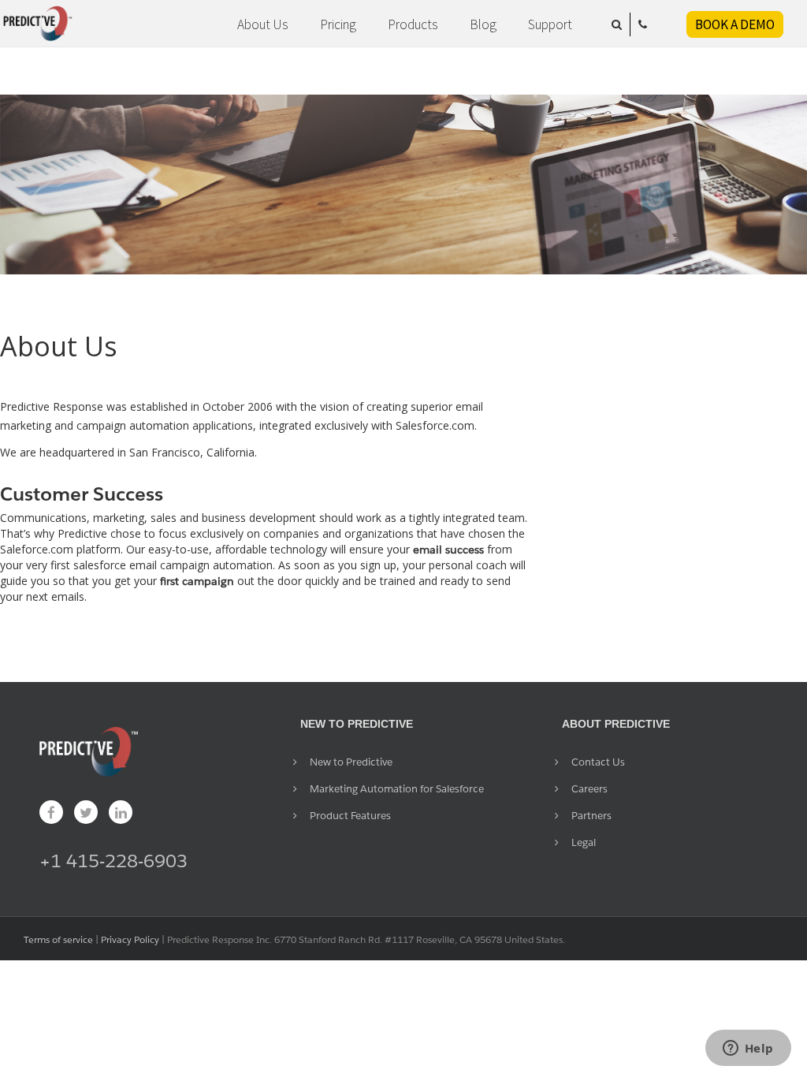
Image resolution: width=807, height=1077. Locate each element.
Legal (583, 842)
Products (413, 24)
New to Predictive (351, 762)
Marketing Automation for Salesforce (397, 789)
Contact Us (598, 762)
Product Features (350, 815)
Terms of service (58, 939)
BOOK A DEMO (735, 24)
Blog (483, 24)
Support (550, 24)
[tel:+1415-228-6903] (642, 24)
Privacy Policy (130, 939)
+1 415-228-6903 (113, 860)
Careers (589, 789)
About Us (262, 24)
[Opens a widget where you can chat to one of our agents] (748, 1049)
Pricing (338, 24)
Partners (591, 815)
